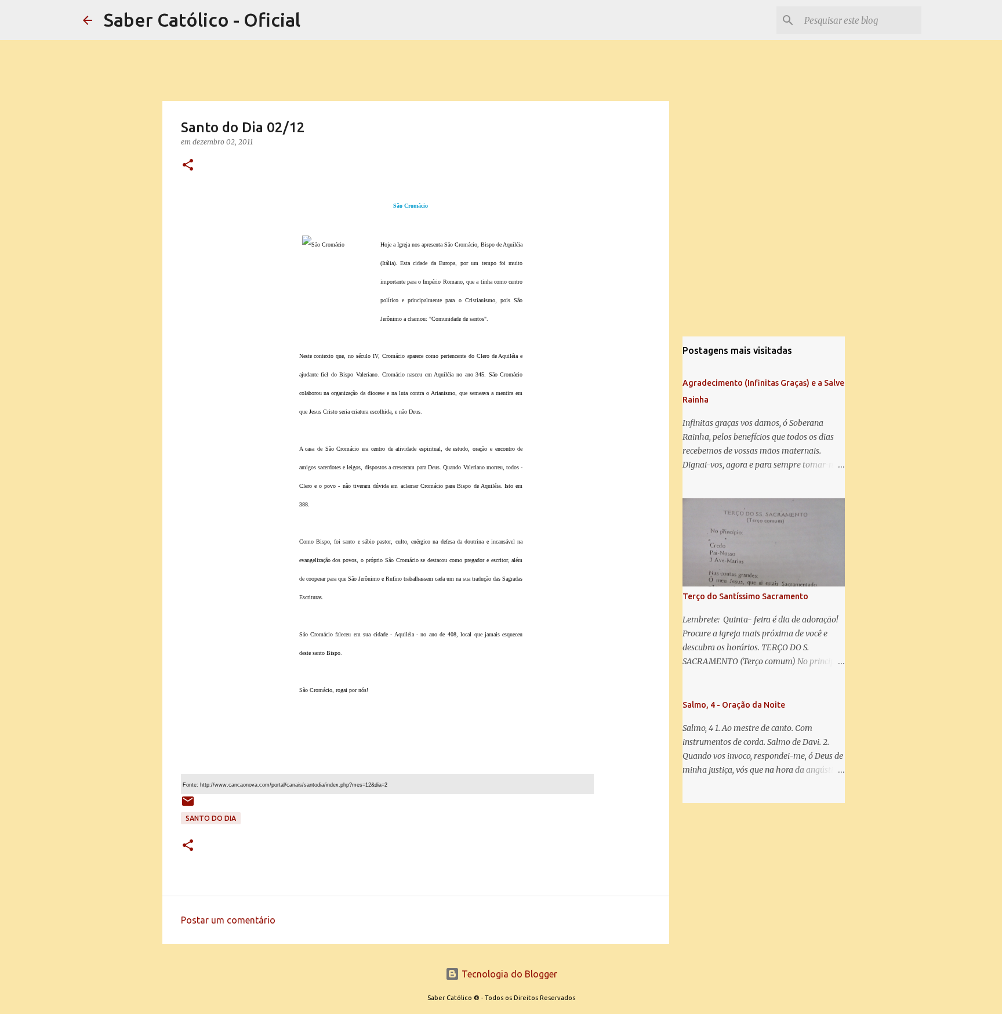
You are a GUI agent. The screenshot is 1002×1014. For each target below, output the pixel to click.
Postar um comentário (228, 920)
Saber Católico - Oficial (202, 19)
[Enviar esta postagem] (188, 805)
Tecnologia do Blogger (508, 974)
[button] (188, 165)
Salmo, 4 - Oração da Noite (733, 704)
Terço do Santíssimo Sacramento (745, 596)
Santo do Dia (211, 818)
